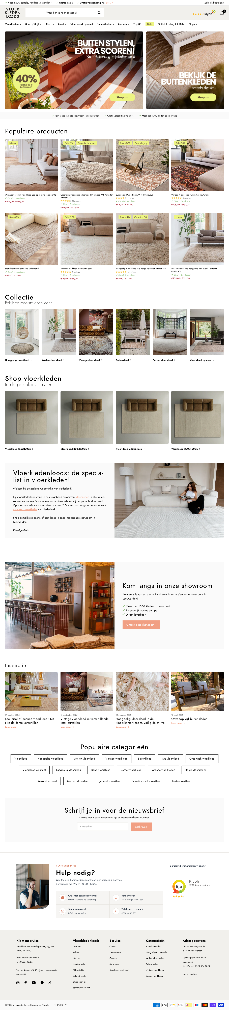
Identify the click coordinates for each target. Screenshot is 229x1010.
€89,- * (109, 3)
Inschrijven (141, 827)
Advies (76, 952)
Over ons (77, 946)
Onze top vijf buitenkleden (189, 719)
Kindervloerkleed (181, 781)
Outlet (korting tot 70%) (171, 24)
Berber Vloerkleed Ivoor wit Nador (76, 268)
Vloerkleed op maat (81, 24)
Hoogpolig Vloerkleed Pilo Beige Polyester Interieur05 (141, 268)
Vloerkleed (20, 759)
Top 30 (137, 24)
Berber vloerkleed (131, 770)
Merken (76, 958)
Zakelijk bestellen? (214, 3)
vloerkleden (82, 497)
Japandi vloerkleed (110, 781)
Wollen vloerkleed (84, 759)
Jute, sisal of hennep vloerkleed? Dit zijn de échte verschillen (29, 721)
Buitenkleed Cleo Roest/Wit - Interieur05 (134, 195)
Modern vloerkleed (78, 781)
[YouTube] (34, 982)
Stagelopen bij (79, 981)
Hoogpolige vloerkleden (157, 952)
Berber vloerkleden (154, 976)
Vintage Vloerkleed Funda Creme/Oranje (190, 195)
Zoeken (99, 12)
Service (115, 941)
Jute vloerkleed (170, 759)
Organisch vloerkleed (201, 759)
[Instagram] (17, 982)
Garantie (113, 958)
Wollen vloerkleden (155, 958)
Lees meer (11, 727)
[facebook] (42, 982)
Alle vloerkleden (153, 946)
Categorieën (155, 941)
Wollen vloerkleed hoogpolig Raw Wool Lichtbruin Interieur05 (194, 270)
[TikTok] (50, 982)
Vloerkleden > (13, 24)
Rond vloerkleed (100, 770)
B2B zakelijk (78, 970)
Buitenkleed (145, 759)
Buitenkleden (152, 964)
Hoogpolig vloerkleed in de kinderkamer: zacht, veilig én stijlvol (140, 721)
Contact (112, 946)
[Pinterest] (25, 982)
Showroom (114, 964)
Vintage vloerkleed (116, 759)
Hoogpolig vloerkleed (50, 759)
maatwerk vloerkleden (25, 509)
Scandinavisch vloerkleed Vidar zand (22, 268)
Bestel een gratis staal (119, 970)
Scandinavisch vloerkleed (146, 781)
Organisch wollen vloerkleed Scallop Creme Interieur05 (30, 195)
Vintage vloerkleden (155, 970)
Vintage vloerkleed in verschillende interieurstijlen (85, 721)
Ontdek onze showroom (140, 625)
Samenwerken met (81, 987)
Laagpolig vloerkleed (68, 770)
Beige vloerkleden (195, 770)
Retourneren (115, 952)
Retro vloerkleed (47, 781)
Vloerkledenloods (86, 941)
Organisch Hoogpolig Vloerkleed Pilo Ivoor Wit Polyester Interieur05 (87, 196)
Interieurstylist (79, 964)
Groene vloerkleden (163, 770)
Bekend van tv (79, 976)
